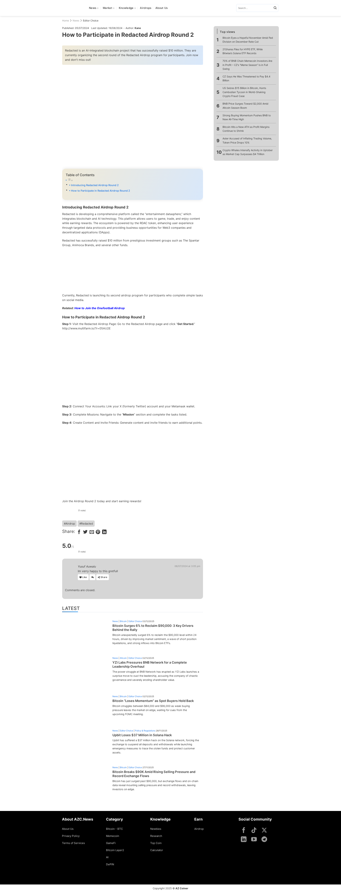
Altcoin (123, 658)
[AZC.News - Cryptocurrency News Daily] (73, 8)
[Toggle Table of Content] (132, 180)
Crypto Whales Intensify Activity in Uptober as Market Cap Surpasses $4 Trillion (248, 152)
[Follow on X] (264, 830)
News (92, 8)
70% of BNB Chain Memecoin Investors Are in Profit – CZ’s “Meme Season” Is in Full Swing (247, 64)
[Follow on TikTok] (254, 830)
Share (103, 577)
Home (65, 20)
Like (84, 577)
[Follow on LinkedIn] (244, 839)
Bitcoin (123, 621)
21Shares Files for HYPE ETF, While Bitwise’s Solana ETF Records (243, 51)
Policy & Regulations (145, 730)
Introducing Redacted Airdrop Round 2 (95, 185)
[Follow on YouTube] (254, 839)
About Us (161, 8)
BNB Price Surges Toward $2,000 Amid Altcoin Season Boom (245, 105)
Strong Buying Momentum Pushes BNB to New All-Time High (247, 117)
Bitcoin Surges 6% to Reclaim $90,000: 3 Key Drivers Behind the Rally (152, 628)
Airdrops (145, 8)
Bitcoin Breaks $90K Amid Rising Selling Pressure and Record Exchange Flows (153, 774)
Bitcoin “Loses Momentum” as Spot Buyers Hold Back (153, 701)
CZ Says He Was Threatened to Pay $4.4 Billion (246, 78)
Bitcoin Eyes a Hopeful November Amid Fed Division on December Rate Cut (248, 39)
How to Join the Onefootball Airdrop (99, 308)
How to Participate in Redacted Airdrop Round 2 (100, 190)
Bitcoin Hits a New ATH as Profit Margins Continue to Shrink (246, 128)
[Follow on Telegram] (264, 839)
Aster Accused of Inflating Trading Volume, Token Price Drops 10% (247, 140)
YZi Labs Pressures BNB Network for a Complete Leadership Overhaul (149, 664)
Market (107, 8)
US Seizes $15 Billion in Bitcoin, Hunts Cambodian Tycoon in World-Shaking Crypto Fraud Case (244, 92)
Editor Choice (90, 20)
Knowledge (126, 8)
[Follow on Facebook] (244, 830)
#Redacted (86, 523)
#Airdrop (69, 523)
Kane (138, 27)
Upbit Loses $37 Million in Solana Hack (142, 735)
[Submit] (275, 8)
